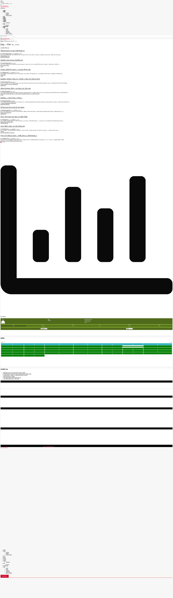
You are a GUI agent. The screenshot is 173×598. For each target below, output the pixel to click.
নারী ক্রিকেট (3, 56)
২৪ (58, 353)
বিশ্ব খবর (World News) (5, 424)
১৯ (112, 350)
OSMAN (4, 72)
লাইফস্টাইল (8, 32)
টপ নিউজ (4, 47)
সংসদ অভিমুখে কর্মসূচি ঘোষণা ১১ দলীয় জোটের (11, 378)
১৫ (12, 350)
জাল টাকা (9, 112)
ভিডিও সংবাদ (9, 132)
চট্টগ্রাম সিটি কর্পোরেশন (4, 93)
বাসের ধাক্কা (3, 65)
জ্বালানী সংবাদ (5, 26)
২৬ (112, 353)
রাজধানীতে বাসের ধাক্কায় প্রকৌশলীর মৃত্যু (12, 60)
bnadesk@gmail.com (9, 444)
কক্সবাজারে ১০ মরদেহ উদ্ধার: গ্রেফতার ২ (11, 98)
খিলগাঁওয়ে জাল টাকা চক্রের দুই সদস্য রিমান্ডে (12, 107)
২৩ (34, 353)
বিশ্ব (4, 16)
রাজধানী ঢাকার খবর (4, 57)
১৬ (34, 350)
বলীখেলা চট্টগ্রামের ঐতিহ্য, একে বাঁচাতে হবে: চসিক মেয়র (16, 88)
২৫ (87, 353)
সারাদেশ (4, 21)
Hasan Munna (5, 53)
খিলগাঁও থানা (3, 112)
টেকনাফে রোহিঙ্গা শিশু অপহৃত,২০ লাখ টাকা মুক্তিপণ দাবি (15, 69)
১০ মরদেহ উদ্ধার (3, 103)
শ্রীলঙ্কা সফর (7, 56)
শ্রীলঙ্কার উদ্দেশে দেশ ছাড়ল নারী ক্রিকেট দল (13, 51)
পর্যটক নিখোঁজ (10, 122)
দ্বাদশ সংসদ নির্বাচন (4, 132)
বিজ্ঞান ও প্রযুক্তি (9, 33)
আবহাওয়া (7, 31)
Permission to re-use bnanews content (10, 416)
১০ (58, 348)
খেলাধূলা (4, 20)
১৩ (133, 348)
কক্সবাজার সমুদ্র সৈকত (4, 122)
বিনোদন (4, 19)
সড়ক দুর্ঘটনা (7, 65)
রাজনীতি (7, 14)
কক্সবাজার (8, 103)
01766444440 (11, 438)
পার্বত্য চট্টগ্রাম (3, 123)
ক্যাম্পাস (7, 25)
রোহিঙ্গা (4, 74)
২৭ (133, 353)
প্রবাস (7, 28)
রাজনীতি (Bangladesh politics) (7, 425)
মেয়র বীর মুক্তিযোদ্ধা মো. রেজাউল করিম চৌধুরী (31, 93)
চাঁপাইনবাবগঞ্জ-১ (3, 141)
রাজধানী (16, 84)
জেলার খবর (8, 22)
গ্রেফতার (6, 112)
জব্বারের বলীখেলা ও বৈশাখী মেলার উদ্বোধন (15, 93)
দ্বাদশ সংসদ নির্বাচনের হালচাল (11, 141)
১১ (87, 348)
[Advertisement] (86, 587)
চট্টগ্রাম (2, 85)
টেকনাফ (2, 74)
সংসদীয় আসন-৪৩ (19, 141)
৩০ (34, 355)
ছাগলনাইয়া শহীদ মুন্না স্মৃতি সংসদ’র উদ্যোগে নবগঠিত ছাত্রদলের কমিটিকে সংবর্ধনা (17, 374)
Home (2, 41)
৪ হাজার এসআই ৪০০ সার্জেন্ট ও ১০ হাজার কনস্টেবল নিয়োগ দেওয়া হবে (15, 375)
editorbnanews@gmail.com (15, 436)
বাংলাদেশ (7, 13)
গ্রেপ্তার (11, 103)
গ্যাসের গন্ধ (3, 84)
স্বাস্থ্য (7, 30)
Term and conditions (5, 415)
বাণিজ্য (4, 17)
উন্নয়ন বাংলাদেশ (9, 15)
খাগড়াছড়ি (2, 131)
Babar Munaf (5, 82)
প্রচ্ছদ (4, 10)
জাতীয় (4, 11)
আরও (4, 27)
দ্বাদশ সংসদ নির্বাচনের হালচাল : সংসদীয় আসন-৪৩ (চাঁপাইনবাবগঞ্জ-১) (19, 136)
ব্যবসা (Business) (4, 426)
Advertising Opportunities (7, 417)
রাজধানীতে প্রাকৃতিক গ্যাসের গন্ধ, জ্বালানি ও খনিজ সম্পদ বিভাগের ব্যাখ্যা (20, 79)
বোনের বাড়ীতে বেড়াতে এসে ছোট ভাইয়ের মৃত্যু (13, 126)
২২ (12, 353)
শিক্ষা (4, 24)
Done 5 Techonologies (48, 446)
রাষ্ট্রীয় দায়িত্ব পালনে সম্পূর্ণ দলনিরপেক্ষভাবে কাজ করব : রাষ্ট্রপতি (14, 372)
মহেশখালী (14, 103)
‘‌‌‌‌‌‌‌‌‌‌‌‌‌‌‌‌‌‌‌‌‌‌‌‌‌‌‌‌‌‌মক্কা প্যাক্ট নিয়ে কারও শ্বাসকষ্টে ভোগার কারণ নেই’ (12, 377)
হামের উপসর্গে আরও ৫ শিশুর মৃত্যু (9, 376)
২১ (157, 350)
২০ (133, 350)
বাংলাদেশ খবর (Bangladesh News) (8, 423)
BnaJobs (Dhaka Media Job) (7, 419)
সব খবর (7, 47)
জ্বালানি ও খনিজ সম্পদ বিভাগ (10, 84)
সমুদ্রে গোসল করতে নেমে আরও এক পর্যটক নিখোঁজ (14, 117)
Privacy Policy (4, 413)
